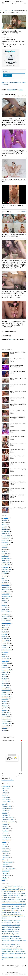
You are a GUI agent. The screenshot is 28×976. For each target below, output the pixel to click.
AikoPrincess (5, 788)
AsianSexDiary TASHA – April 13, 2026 (17, 450)
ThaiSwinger (5, 864)
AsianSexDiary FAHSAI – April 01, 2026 (18, 469)
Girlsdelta (5, 815)
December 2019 (6, 690)
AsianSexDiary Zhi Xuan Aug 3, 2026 (18, 378)
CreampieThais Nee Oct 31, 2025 (10, 922)
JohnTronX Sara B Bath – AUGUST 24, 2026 (13, 206)
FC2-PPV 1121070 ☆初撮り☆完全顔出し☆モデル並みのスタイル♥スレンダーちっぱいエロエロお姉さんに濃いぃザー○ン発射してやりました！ (14, 324)
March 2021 (5, 656)
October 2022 (5, 621)
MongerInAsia (6, 840)
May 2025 (4, 551)
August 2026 (5, 518)
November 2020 (6, 665)
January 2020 (5, 688)
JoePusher (5, 826)
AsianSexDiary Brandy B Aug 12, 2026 (17, 359)
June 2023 (4, 603)
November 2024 (6, 565)
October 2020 (5, 667)
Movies (4, 842)
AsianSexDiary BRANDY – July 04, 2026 (17, 489)
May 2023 (4, 605)
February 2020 (5, 685)
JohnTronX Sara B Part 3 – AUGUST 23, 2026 (14, 904)
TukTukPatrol (6, 875)
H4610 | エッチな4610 (8, 822)
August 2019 (5, 699)
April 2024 (4, 580)
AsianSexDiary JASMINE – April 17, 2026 (18, 443)
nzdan (4, 844)
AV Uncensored (8, 11)
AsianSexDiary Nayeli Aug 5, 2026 (17, 371)
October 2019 (5, 694)
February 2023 (5, 612)
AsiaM (4, 795)
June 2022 (4, 629)
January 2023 (5, 614)
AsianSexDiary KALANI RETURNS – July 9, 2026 (18, 482)
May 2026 (4, 524)
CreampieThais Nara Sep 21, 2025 (11, 925)
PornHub (4, 846)
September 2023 (6, 596)
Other (3, 880)
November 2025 (6, 538)
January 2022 (5, 641)
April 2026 (4, 527)
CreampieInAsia (6, 806)
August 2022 (5, 625)
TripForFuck (5, 873)
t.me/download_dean (8, 780)
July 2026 (4, 520)
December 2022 (6, 616)
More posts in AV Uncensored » (20, 95)
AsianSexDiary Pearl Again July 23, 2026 (18, 398)
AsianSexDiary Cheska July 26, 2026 (18, 391)
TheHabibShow (6, 866)
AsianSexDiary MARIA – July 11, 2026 (17, 476)
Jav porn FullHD (22, 974)
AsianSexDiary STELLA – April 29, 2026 (18, 424)
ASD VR (4, 793)
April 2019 (4, 708)
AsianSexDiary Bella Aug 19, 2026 (17, 352)
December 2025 (6, 536)
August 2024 (5, 571)
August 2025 (5, 545)
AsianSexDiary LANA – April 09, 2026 (17, 456)
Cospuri (4, 804)
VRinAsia (4, 878)
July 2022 (4, 627)
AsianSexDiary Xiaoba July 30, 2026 (18, 384)
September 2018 (6, 723)
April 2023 (4, 607)
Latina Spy (5, 835)
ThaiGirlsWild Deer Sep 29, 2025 (10, 931)
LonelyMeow (5, 837)
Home (1, 11)
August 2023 (5, 598)
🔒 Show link (8, 75)
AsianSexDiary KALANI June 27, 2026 (17, 502)
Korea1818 (5, 833)
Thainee (4, 860)
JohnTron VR (6, 828)
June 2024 (4, 576)
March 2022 (5, 636)
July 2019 (4, 701)
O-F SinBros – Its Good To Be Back (11, 912)
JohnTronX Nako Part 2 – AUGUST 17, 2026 (13, 951)
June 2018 (4, 730)
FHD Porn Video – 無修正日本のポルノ (14, 966)
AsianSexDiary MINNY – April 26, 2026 (17, 430)
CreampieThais (6, 808)
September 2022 (6, 623)
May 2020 (4, 679)
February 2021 (5, 659)
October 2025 (5, 540)
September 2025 (6, 542)
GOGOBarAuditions (7, 817)
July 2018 (4, 728)
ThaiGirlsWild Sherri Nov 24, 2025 (11, 927)
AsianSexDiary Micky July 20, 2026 (18, 404)
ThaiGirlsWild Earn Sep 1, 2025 (10, 934)
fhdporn (9, 972)
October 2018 (5, 721)
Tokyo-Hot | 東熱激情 (8, 869)
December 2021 (6, 643)
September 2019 (6, 696)
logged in (11, 339)
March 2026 (5, 529)
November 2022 (6, 618)
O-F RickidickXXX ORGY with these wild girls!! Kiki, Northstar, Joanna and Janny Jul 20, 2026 (13, 916)
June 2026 (4, 522)
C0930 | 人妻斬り (6, 802)
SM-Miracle (5, 851)
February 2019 (5, 712)
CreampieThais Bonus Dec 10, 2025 (11, 920)
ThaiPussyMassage (7, 862)
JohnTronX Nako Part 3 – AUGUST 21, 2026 (13, 906)
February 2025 (5, 558)
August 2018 (5, 726)
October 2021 (5, 647)
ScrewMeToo (5, 848)
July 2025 (4, 547)
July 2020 (4, 674)
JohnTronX (5, 831)
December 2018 (6, 717)
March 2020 (5, 683)
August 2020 (5, 672)
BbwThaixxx (5, 799)
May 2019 (4, 705)
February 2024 (5, 585)
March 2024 (5, 583)
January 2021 (5, 661)
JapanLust (5, 824)
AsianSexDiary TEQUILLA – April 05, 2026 (17, 463)
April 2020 (4, 681)
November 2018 (6, 719)
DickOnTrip (5, 810)
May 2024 (4, 578)
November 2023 (6, 591)
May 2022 (4, 632)
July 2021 (4, 654)
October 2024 (5, 567)
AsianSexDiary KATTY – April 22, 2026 (17, 437)
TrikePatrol (5, 871)
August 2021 (5, 652)
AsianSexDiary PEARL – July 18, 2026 (17, 411)
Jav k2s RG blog (15, 974)
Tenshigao (5, 855)
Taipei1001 (5, 853)
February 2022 (5, 638)
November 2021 (6, 645)
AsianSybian (5, 797)
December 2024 (6, 562)
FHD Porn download (7, 974)
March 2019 (5, 710)
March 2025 (5, 556)
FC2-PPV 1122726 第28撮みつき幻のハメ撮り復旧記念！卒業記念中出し (14, 235)
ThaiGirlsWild (6, 857)
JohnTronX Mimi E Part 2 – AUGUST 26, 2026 (13, 180)
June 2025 (4, 549)
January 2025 (5, 560)
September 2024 (6, 569)
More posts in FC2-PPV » (21, 211)
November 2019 (6, 692)
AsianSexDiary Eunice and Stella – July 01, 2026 (18, 495)
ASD (3, 790)
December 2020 (6, 663)
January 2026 (5, 533)
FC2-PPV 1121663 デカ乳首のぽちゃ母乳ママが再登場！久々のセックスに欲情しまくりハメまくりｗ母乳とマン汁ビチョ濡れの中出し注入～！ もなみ (14, 294)
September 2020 (6, 670)
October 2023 (5, 594)
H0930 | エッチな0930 (8, 819)
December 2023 (6, 589)
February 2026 (5, 531)
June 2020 (4, 676)
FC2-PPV (20, 89)
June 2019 (4, 703)
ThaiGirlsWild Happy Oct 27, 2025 (11, 929)
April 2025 (4, 554)
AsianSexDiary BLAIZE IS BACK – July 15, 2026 (17, 418)
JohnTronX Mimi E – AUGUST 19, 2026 (12, 949)
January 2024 (5, 587)
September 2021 (6, 650)
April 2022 (4, 634)
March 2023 (5, 609)
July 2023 (4, 600)
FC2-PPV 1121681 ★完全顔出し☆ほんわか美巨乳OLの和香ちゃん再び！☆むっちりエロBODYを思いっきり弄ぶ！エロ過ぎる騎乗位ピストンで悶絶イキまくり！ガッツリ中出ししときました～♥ (14, 264)
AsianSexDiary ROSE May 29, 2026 (18, 508)
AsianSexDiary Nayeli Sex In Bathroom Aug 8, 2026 (16, 366)
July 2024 (4, 574)
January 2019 (5, 714)
